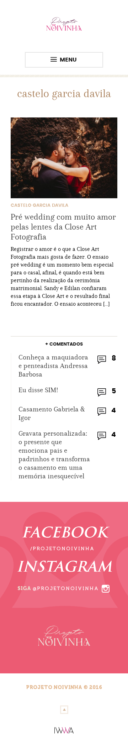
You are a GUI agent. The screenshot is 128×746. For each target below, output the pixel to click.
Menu (68, 60)
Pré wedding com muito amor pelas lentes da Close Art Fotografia (63, 227)
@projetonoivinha (66, 588)
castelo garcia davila (39, 205)
